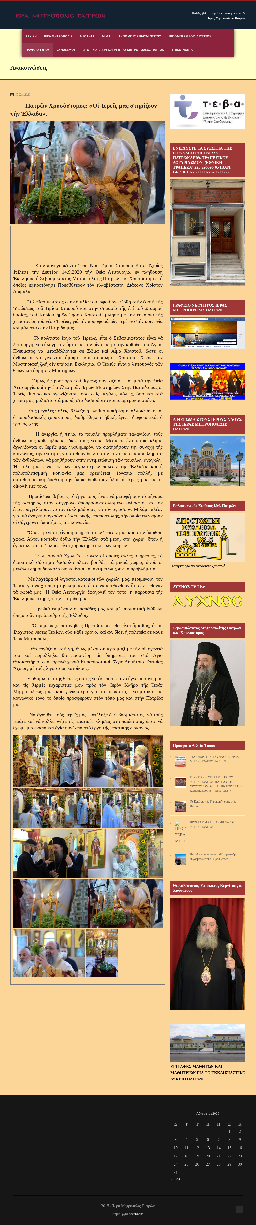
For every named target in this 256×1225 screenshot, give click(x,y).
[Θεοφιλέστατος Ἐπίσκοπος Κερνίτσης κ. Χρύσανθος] (208, 1008)
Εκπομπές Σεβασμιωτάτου (140, 36)
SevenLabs (136, 1214)
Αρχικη (31, 36)
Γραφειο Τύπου (38, 50)
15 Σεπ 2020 (23, 94)
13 (208, 1148)
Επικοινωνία (182, 50)
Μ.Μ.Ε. (107, 36)
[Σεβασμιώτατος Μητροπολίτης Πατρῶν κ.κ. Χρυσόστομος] (208, 725)
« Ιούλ (175, 1179)
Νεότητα (87, 36)
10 (176, 1148)
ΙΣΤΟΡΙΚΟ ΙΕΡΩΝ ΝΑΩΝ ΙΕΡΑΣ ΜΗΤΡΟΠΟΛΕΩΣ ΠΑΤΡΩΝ (123, 50)
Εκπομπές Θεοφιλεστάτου (189, 36)
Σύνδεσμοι (66, 50)
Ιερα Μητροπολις (58, 36)
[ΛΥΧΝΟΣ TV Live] (208, 607)
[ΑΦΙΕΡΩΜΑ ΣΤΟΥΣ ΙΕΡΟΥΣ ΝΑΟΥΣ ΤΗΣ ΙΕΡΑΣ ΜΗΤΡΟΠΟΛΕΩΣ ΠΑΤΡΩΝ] (208, 485)
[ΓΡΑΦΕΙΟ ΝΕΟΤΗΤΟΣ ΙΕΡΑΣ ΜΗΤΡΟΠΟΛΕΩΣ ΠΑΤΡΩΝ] (208, 347)
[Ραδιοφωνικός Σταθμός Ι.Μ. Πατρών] (208, 537)
